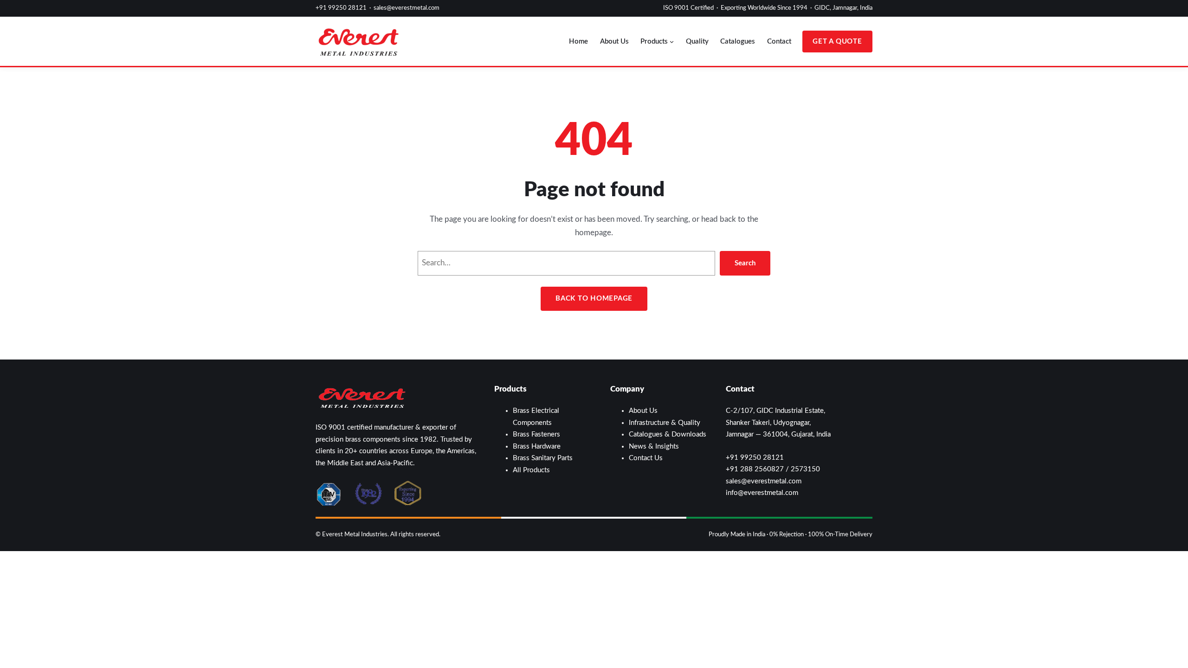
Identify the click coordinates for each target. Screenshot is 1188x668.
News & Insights (654, 446)
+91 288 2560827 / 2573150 (773, 469)
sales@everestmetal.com (406, 8)
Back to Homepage (594, 298)
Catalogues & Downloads (667, 434)
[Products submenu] (672, 41)
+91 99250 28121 (341, 8)
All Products (531, 470)
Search (745, 263)
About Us (643, 410)
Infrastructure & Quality (664, 422)
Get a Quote (837, 41)
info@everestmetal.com (762, 492)
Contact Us (646, 458)
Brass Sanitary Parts (543, 458)
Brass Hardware (537, 446)
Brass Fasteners (536, 434)
